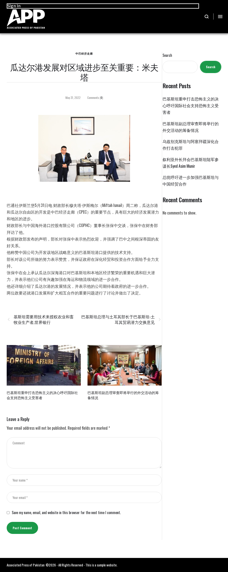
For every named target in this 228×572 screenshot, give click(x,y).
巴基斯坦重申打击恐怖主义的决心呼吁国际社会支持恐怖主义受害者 (42, 395)
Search (167, 55)
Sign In (14, 5)
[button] (207, 16)
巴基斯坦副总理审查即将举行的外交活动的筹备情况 (123, 395)
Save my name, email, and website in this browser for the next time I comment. (66, 512)
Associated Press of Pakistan (26, 564)
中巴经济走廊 (84, 53)
